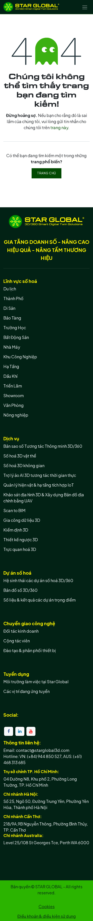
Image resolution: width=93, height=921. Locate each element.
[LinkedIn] (19, 731)
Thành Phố (13, 298)
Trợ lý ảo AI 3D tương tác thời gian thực (39, 475)
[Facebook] (8, 731)
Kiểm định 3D (15, 529)
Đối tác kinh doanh (21, 631)
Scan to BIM (14, 510)
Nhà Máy (11, 347)
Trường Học (14, 327)
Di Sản (9, 308)
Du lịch (9, 288)
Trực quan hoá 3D (19, 549)
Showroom (13, 395)
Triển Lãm (12, 385)
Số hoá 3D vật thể (19, 455)
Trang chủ (46, 173)
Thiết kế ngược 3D (20, 539)
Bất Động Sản (16, 337)
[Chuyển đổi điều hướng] (85, 7)
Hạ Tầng (11, 366)
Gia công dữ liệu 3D (21, 520)
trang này (59, 127)
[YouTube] (30, 731)
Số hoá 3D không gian (23, 465)
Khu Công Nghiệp (20, 356)
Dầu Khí (10, 376)
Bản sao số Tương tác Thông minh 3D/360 (42, 446)
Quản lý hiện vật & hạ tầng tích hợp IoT (38, 484)
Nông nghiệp (15, 414)
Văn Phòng (13, 405)
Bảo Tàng (12, 317)
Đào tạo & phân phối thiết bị (29, 650)
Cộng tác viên (16, 640)
